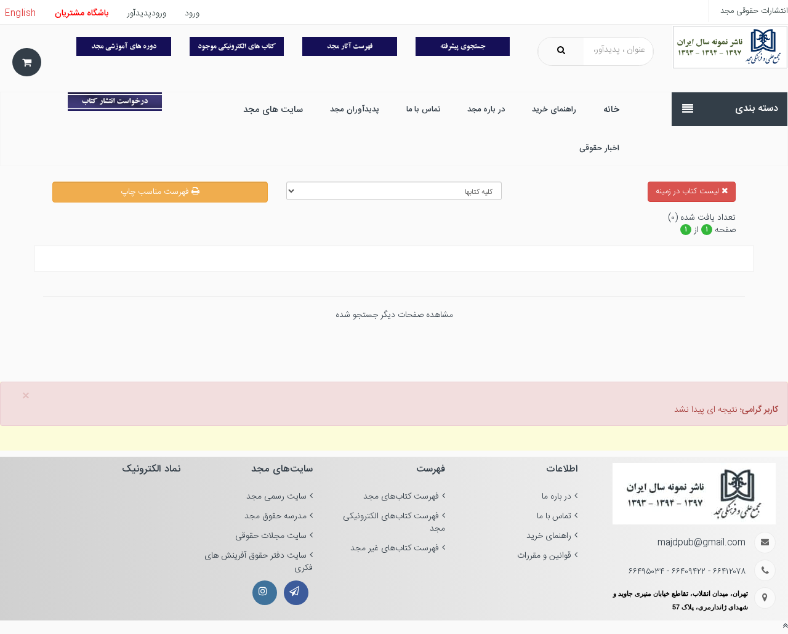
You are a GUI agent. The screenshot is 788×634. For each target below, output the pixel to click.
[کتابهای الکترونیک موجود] (237, 46)
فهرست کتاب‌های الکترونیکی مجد (394, 522)
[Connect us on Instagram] (264, 592)
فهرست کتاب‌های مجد (401, 496)
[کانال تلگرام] (296, 592)
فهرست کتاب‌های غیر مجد (394, 548)
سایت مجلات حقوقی (271, 536)
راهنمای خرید (548, 536)
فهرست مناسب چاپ (156, 192)
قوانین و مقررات (544, 555)
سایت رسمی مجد (276, 496)
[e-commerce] (730, 47)
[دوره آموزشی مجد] (123, 46)
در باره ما (556, 496)
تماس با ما (554, 516)
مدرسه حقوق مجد (275, 516)
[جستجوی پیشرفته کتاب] (463, 46)
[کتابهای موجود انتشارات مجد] (349, 46)
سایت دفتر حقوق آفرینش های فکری (258, 562)
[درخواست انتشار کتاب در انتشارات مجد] (115, 101)
